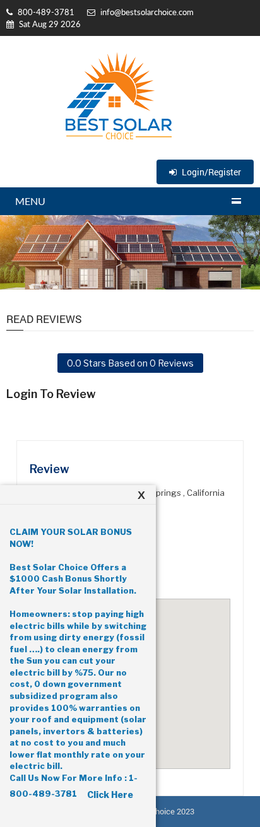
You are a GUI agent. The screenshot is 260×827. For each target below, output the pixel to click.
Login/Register (210, 172)
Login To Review (51, 394)
